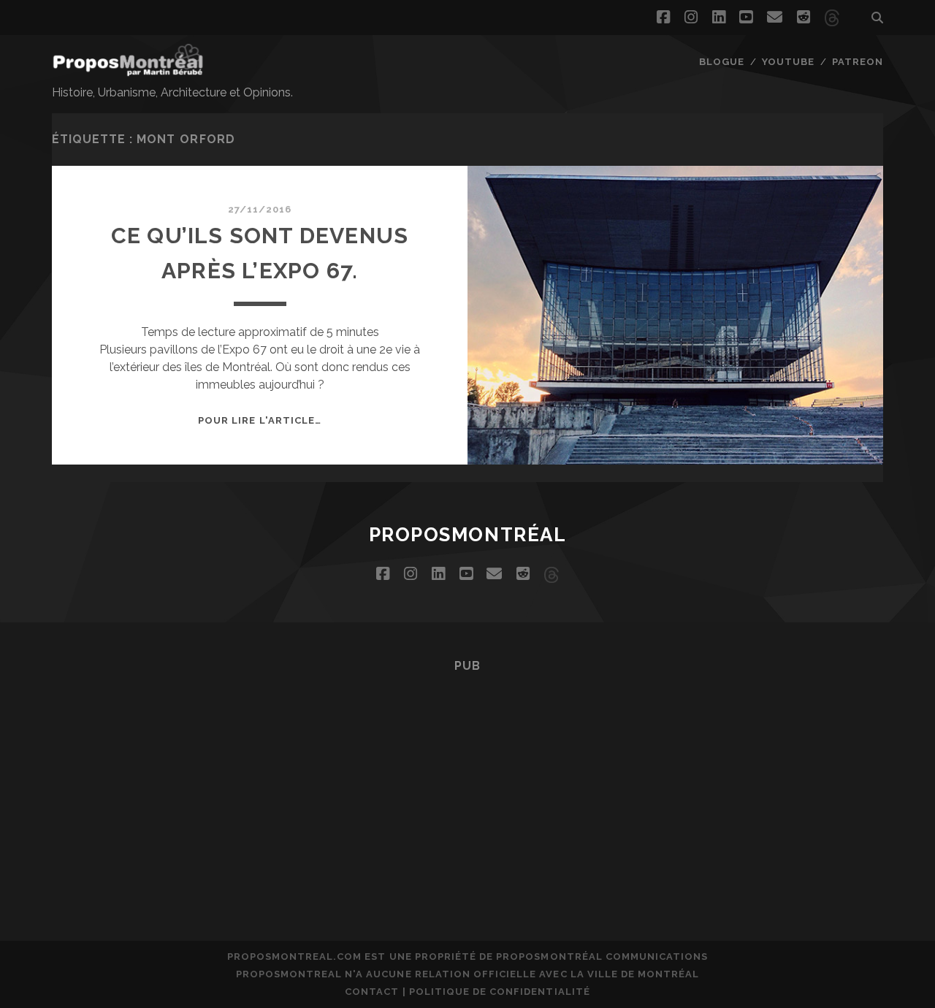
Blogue (721, 61)
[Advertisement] (467, 786)
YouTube (788, 61)
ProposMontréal (468, 535)
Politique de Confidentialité (499, 991)
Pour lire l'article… (259, 420)
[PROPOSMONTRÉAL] (128, 69)
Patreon (857, 61)
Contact (372, 991)
